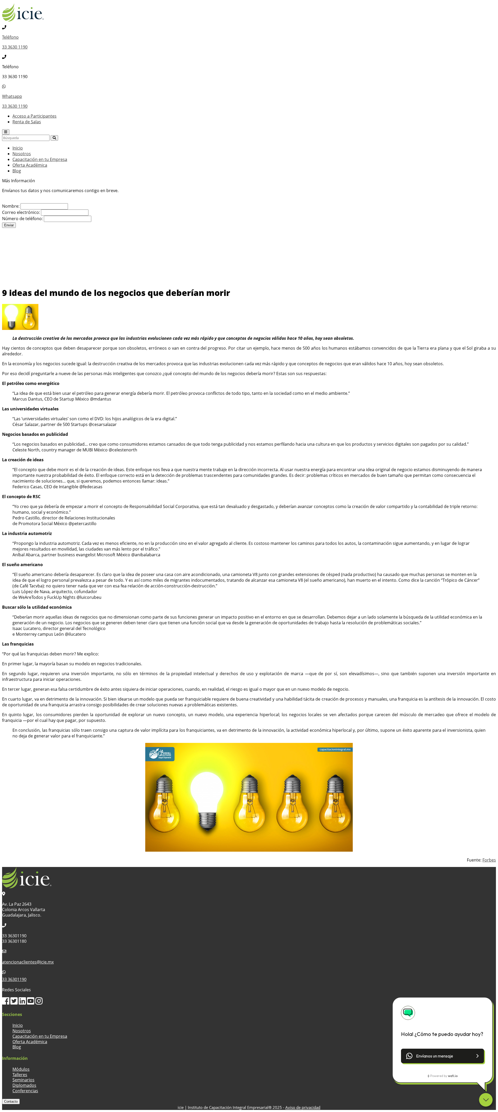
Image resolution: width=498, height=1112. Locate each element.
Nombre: (10, 206)
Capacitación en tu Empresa (39, 159)
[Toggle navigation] (5, 132)
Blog (16, 171)
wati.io (453, 1076)
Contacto (11, 1101)
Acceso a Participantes (34, 116)
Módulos (21, 1069)
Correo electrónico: (21, 212)
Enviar (9, 225)
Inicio (17, 148)
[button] (442, 1056)
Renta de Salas (26, 122)
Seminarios (23, 1080)
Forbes (489, 860)
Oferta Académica (29, 165)
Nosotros (21, 154)
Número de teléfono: (22, 218)
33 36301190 (14, 979)
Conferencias (25, 1091)
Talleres (19, 1074)
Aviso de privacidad (302, 1107)
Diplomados (24, 1085)
